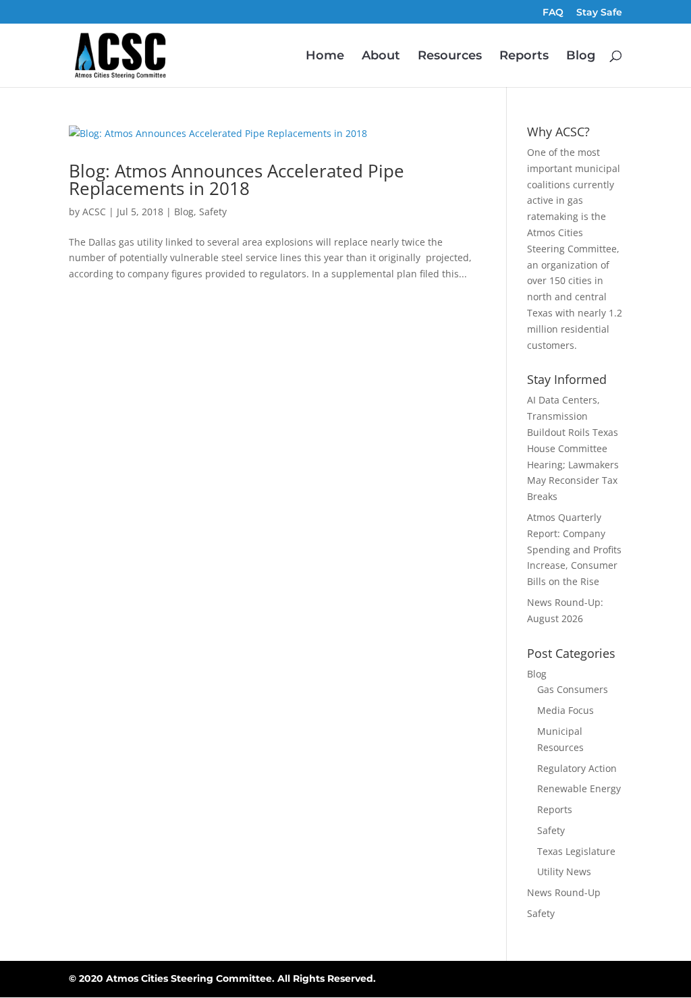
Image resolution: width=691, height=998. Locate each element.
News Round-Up (564, 892)
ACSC (94, 211)
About (381, 57)
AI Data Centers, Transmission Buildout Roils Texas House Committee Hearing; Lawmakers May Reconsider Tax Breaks (573, 448)
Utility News (564, 871)
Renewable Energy (579, 788)
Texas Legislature (576, 851)
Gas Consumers (572, 689)
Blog (580, 57)
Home (325, 57)
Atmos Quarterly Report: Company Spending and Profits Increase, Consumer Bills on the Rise (574, 549)
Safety (213, 211)
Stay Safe (599, 12)
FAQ (553, 12)
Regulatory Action (577, 768)
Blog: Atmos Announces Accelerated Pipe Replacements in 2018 (236, 179)
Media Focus (565, 710)
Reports (524, 57)
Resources (450, 57)
